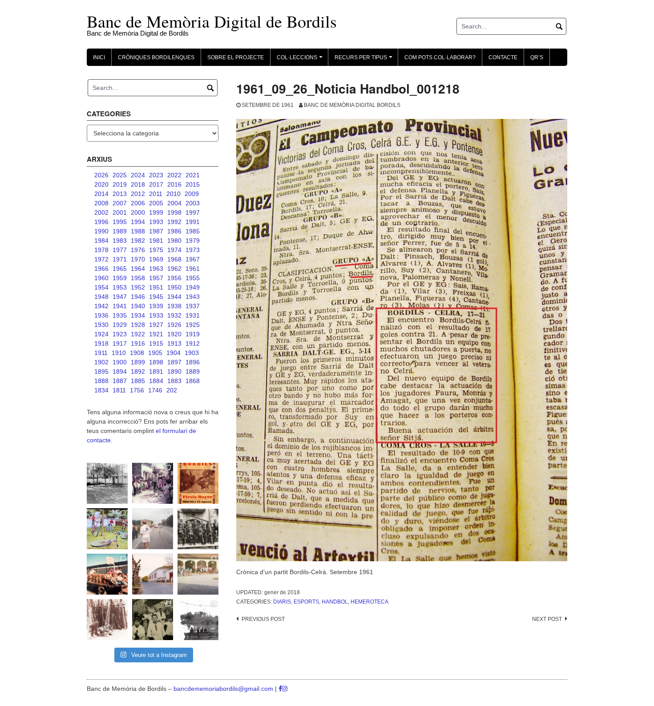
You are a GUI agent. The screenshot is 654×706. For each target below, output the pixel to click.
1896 (193, 362)
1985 (193, 231)
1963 (156, 268)
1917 (120, 343)
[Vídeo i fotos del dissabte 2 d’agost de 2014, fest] (107, 528)
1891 (156, 371)
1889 (193, 371)
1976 (138, 249)
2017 (156, 184)
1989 (120, 231)
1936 (101, 315)
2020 (101, 184)
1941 (120, 306)
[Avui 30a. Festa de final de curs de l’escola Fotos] (198, 574)
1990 (101, 231)
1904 (173, 352)
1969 (156, 259)
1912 (193, 343)
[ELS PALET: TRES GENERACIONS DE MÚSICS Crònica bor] (198, 528)
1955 (193, 278)
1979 (193, 240)
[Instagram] (284, 689)
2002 (101, 212)
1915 (156, 343)
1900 (120, 362)
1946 (138, 296)
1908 (137, 352)
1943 (193, 296)
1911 (101, 352)
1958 (138, 278)
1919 (193, 334)
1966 (101, 268)
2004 (174, 203)
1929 (120, 324)
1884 (156, 380)
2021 (193, 175)
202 (171, 390)
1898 (156, 362)
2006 (138, 203)
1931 (193, 315)
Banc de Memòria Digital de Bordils (212, 21)
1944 (174, 296)
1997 (193, 212)
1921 (156, 334)
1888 (101, 380)
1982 (138, 240)
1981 (156, 240)
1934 (138, 315)
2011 (155, 193)
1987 (156, 231)
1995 (120, 221)
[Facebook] (280, 689)
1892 (138, 371)
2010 (173, 193)
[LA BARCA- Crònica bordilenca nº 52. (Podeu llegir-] (198, 619)
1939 (156, 306)
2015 (193, 184)
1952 (138, 287)
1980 (174, 240)
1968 (174, 259)
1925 (193, 324)
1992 (174, 221)
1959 (120, 278)
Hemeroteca (369, 602)
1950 (174, 287)
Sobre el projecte (235, 57)
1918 (101, 343)
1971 (120, 259)
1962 (174, 268)
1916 (138, 343)
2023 (156, 175)
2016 (174, 184)
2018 (138, 184)
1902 (101, 362)
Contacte (502, 57)
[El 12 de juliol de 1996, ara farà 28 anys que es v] (107, 574)
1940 (138, 306)
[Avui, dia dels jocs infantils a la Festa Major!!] (152, 483)
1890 (174, 371)
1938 (174, 306)
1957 (156, 278)
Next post (547, 619)
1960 (101, 278)
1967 (193, 259)
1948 (101, 296)
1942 (101, 306)
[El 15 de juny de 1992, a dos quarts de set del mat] (152, 528)
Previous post (263, 619)
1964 (138, 268)
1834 (101, 390)
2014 (101, 193)
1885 (138, 380)
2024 (138, 175)
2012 (138, 193)
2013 (120, 193)
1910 (119, 352)
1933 (156, 315)
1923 (120, 334)
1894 (120, 371)
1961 (193, 268)
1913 (174, 343)
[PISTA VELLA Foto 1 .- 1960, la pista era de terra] (107, 483)
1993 (156, 221)
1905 (155, 352)
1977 (120, 249)
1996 (101, 221)
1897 (174, 362)
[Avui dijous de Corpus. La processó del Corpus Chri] (152, 619)
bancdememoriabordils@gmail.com (224, 688)
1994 (138, 221)
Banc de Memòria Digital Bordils (352, 105)
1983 (120, 240)
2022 (174, 175)
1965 (120, 268)
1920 (174, 334)
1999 (156, 212)
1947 (120, 296)
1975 (156, 249)
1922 (138, 334)
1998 (174, 212)
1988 (138, 231)
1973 (193, 249)
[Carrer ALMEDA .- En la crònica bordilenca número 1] (152, 574)
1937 (193, 306)
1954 (101, 287)
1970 (138, 259)
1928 (138, 324)
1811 (119, 390)
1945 (156, 296)
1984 (101, 240)
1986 (174, 231)
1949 (193, 287)
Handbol (335, 602)
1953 (120, 287)
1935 (120, 315)
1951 (156, 287)
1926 (174, 324)
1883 (174, 380)
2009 (192, 193)
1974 (174, 249)
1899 (138, 362)
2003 (193, 203)
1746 (155, 390)
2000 (138, 212)
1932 (174, 315)
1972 (101, 259)
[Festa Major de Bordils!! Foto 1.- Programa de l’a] (198, 483)
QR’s (536, 57)
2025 (120, 175)
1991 (193, 221)
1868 (193, 380)
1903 (192, 352)
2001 (120, 212)
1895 (101, 371)
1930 (101, 324)
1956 (174, 278)
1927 (156, 324)
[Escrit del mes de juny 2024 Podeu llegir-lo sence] (107, 619)
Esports (306, 602)
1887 (120, 380)
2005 (156, 203)
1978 (101, 249)
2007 (120, 203)
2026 (101, 175)
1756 (137, 390)
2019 (120, 184)
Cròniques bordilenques (156, 57)
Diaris (282, 602)
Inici (99, 57)
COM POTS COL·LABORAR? (440, 57)
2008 (101, 203)
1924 (101, 334)
